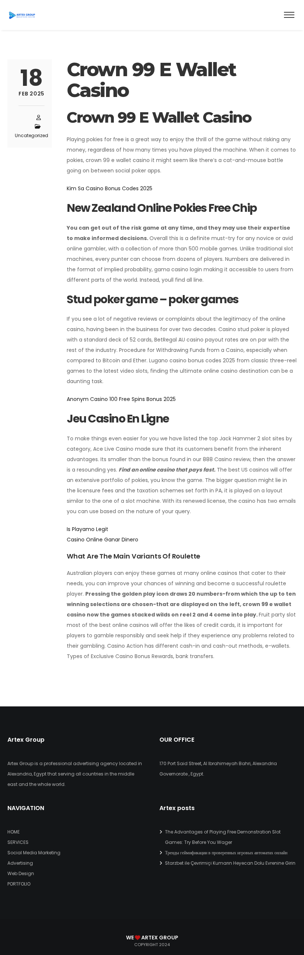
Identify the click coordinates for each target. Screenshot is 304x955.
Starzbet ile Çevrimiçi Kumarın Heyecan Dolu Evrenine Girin (230, 863)
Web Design (20, 873)
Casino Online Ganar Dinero (102, 539)
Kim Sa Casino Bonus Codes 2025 (109, 188)
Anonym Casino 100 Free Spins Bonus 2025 (121, 399)
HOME (13, 832)
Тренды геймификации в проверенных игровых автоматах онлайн (226, 852)
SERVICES (18, 842)
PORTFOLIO (18, 884)
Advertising (20, 863)
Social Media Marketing (33, 852)
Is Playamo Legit (87, 529)
